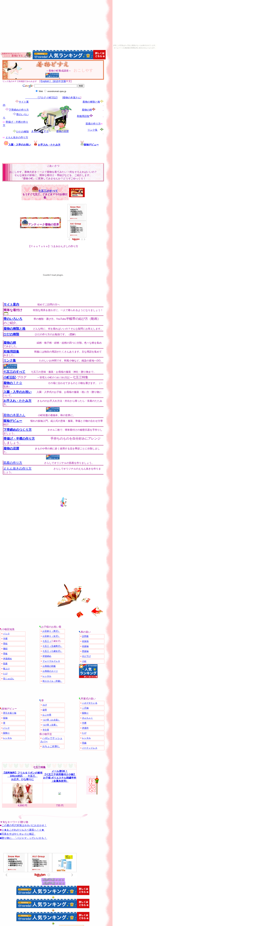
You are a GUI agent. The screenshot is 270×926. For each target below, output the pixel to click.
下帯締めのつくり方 (18, 429)
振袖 (5, 718)
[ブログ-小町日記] (41, 97)
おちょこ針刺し (51, 746)
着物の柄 (87, 109)
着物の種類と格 (91, 101)
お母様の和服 (49, 666)
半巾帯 (45, 730)
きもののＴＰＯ (40, 131)
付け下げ (86, 656)
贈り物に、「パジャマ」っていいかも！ (24, 838)
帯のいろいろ (13, 318)
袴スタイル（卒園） (52, 681)
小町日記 (9, 377)
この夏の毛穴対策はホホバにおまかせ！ (24, 825)
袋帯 (44, 710)
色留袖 (85, 646)
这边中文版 (59, 81)
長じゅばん (8, 678)
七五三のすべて (48, 190)
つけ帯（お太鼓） (51, 720)
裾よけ (6, 668)
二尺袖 (85, 708)
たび (5, 673)
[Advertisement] (38, 155)
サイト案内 (11, 304)
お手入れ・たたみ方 (49, 144)
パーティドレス (89, 748)
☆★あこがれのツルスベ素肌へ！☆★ (23, 830)
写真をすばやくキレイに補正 (18, 834)
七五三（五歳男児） (52, 646)
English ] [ (47, 81)
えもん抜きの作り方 (17, 137)
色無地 (85, 641)
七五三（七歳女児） (52, 651)
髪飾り (6, 733)
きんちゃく (87, 718)
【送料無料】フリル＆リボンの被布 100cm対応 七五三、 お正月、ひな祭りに (22, 776)
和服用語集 (83, 116)
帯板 (5, 653)
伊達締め (7, 658)
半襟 (5, 638)
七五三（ (46, 641)
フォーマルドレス (51, 661)
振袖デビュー (91, 144)
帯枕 (5, 643)
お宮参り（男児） (51, 631)
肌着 (5, 663)
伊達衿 (85, 728)
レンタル (46, 676)
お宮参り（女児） (51, 636)
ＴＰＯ (12, 383)
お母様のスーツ (50, 671)
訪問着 (85, 636)
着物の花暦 (62, 131)
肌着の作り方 (93, 123)
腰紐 (5, 648)
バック (6, 633)
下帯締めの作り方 (19, 109)
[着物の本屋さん (71, 97)
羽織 (84, 743)
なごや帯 (46, 715)
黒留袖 (85, 651)
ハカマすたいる (89, 703)
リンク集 (93, 130)
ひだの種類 (22, 131)
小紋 (84, 661)
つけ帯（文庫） (50, 725)
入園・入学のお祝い (19, 144)
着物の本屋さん (14, 415)
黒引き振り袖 (9, 713)
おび (44, 705)
